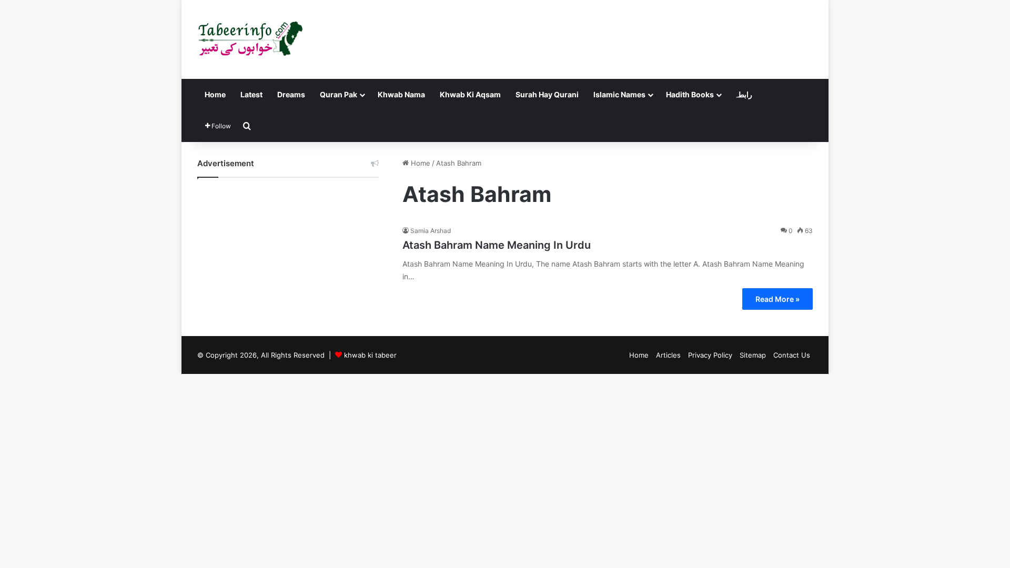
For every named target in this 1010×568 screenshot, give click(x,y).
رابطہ (743, 94)
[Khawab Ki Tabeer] (249, 39)
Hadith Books (690, 94)
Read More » (777, 299)
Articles (668, 355)
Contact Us (791, 355)
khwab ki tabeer (370, 355)
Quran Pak (338, 94)
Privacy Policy (710, 355)
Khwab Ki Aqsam (470, 94)
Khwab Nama (401, 94)
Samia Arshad (430, 231)
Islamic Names (619, 94)
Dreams (291, 94)
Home (215, 94)
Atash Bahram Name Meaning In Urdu (496, 245)
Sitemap (753, 355)
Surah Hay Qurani (547, 94)
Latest (251, 94)
